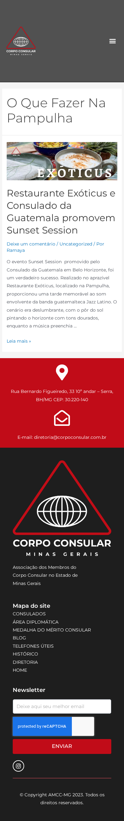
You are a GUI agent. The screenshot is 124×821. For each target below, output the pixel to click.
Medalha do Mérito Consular (52, 629)
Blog (19, 637)
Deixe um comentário (31, 243)
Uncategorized (75, 243)
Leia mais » (19, 341)
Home (20, 670)
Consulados (29, 613)
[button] (112, 41)
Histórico (25, 653)
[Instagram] (18, 766)
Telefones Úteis (33, 646)
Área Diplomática (36, 622)
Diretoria (25, 662)
